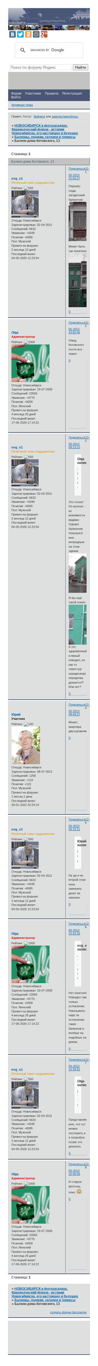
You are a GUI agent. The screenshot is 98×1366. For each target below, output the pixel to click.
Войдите (39, 116)
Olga (15, 332)
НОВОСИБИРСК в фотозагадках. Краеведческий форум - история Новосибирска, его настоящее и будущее (45, 129)
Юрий (15, 715)
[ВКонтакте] (12, 34)
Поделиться (77, 168)
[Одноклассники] (28, 34)
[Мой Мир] (36, 34)
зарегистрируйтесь (65, 116)
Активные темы (22, 104)
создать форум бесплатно (68, 1312)
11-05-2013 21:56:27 (79, 173)
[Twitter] (20, 34)
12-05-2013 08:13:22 (79, 442)
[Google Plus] (44, 34)
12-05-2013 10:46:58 (79, 1169)
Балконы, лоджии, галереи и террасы (44, 137)
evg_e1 (17, 178)
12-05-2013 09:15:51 (79, 824)
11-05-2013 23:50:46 (79, 327)
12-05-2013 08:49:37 (79, 709)
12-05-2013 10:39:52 (79, 1064)
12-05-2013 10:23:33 (79, 928)
